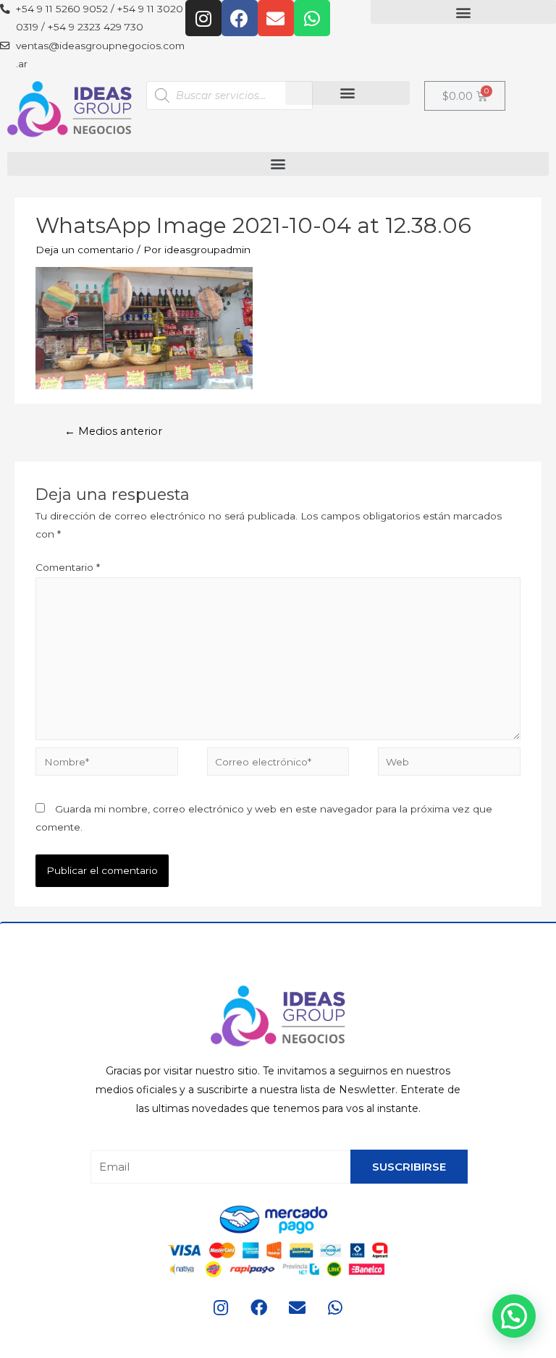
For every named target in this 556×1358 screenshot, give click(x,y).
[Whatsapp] (312, 18)
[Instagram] (203, 18)
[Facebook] (240, 18)
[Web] (449, 764)
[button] (463, 12)
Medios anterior (113, 431)
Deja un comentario (84, 249)
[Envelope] (276, 18)
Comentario (67, 567)
